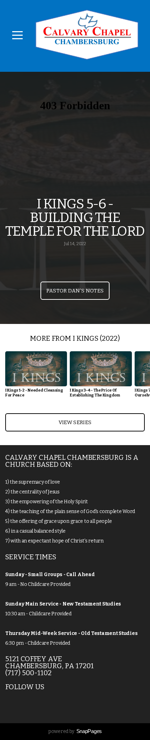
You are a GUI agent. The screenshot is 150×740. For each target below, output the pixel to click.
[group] (36, 377)
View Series (75, 422)
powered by (75, 731)
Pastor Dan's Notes (75, 291)
